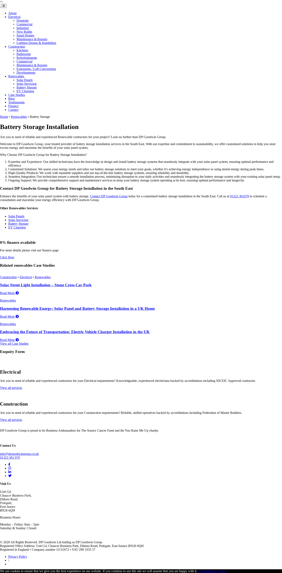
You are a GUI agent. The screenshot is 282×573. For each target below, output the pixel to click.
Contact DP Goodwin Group (109, 196)
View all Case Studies (14, 343)
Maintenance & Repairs (32, 39)
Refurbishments (27, 57)
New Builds (24, 31)
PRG (29, 564)
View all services (11, 387)
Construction (16, 46)
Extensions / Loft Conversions (36, 69)
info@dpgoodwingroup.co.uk (19, 454)
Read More (7, 293)
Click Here (7, 257)
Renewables (16, 76)
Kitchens (22, 50)
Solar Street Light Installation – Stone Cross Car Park (46, 285)
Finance (13, 106)
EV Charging (25, 91)
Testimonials (16, 102)
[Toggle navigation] (4, 6)
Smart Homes (25, 35)
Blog (11, 98)
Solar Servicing (27, 83)
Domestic (23, 20)
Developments (26, 72)
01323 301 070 (10, 457)
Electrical (14, 17)
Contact (13, 109)
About (12, 13)
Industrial (23, 28)
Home (4, 116)
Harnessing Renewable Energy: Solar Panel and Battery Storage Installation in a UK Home (77, 308)
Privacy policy (217, 571)
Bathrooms (24, 54)
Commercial (24, 24)
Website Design (16, 564)
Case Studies (16, 95)
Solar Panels (25, 80)
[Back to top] (1, 2)
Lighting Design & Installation (36, 43)
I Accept (202, 571)
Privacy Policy (17, 556)
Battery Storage (27, 87)
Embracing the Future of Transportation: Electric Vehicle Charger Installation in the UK (75, 332)
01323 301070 (239, 196)
